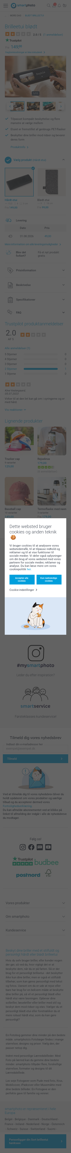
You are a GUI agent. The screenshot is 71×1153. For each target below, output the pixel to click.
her (29, 569)
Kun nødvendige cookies (48, 579)
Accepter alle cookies (21, 579)
